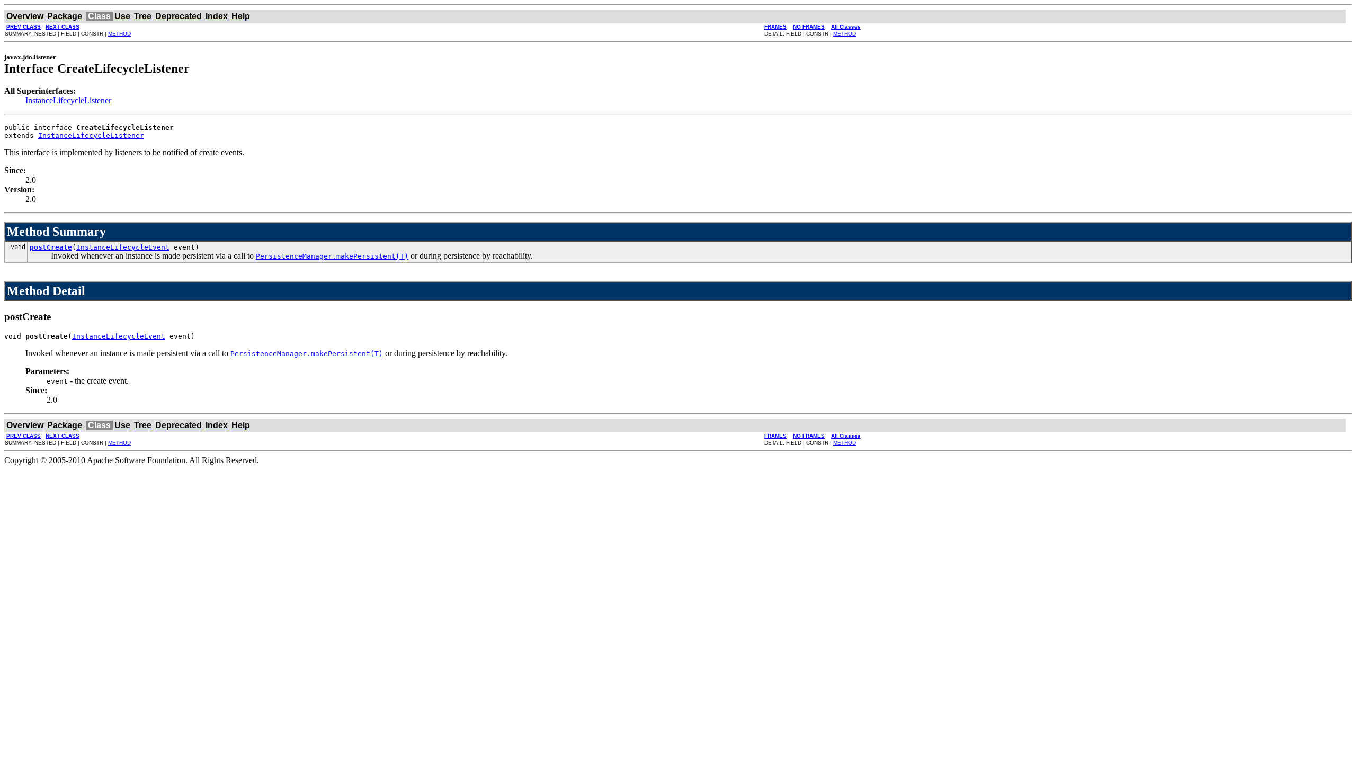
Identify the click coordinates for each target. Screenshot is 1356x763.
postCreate (51, 247)
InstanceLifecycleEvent (123, 247)
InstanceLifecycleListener (68, 100)
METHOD (119, 34)
